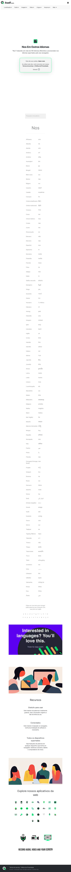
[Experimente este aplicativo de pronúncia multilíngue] (35, 639)
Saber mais (41, 61)
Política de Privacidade (41, 66)
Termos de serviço (28, 66)
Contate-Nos (35, 869)
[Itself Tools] (35, 842)
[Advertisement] (35, 23)
